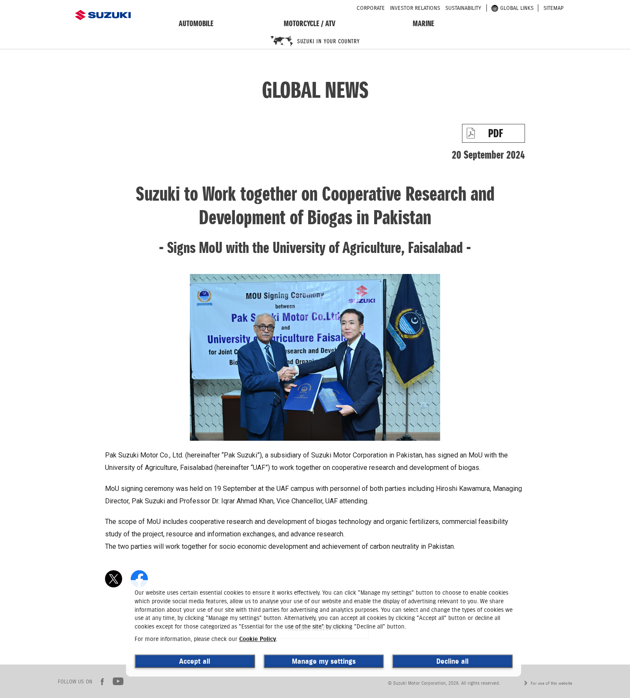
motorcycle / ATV (310, 23)
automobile (196, 23)
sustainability (463, 8)
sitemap (553, 8)
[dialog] (323, 628)
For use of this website (551, 683)
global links (517, 8)
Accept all (194, 661)
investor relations (415, 8)
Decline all (452, 661)
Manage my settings (324, 661)
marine (423, 23)
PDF (495, 133)
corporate (371, 8)
